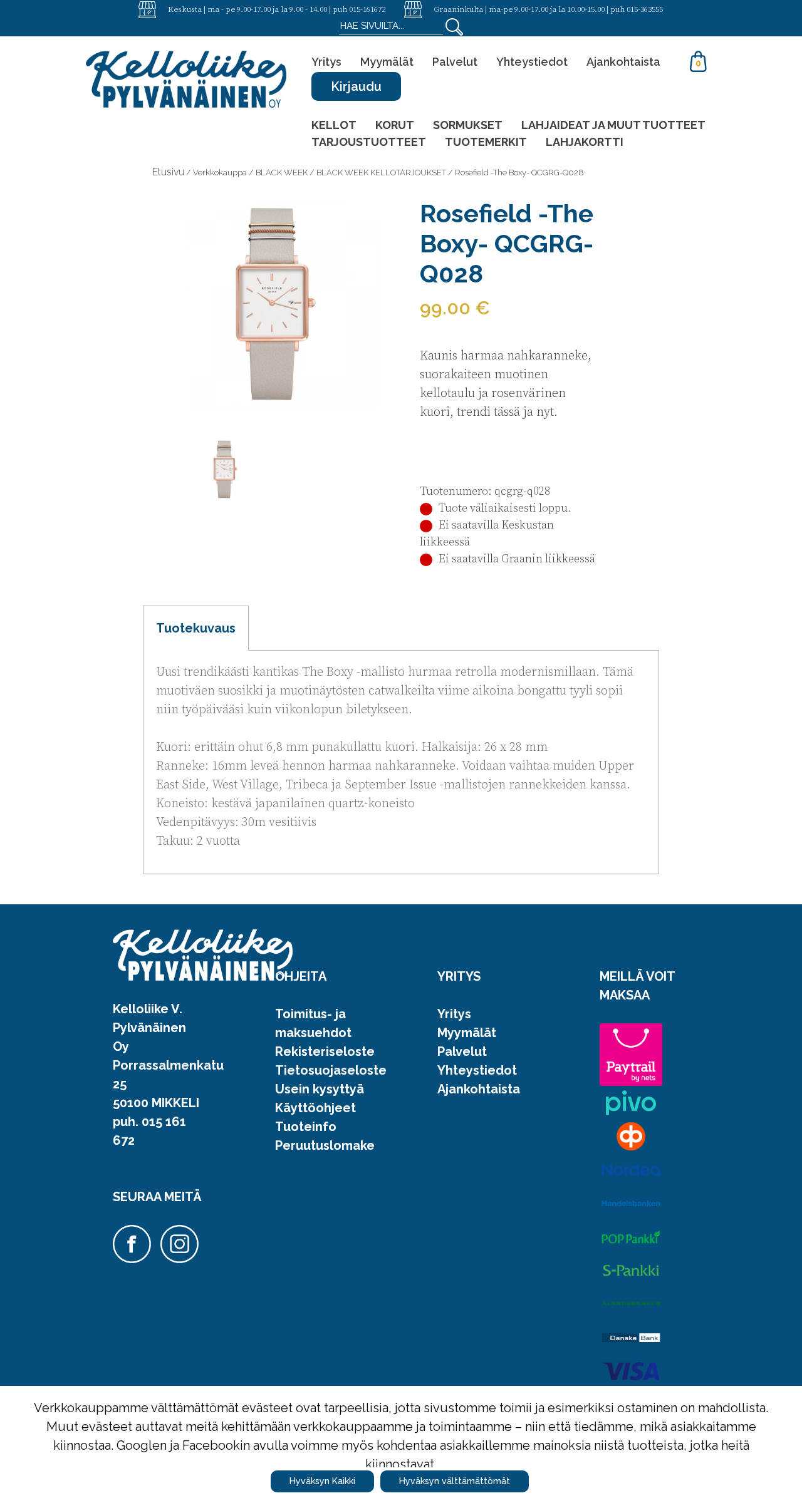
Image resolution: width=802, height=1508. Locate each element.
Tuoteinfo (305, 1126)
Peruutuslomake (325, 1145)
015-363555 (645, 9)
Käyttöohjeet (315, 1107)
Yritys (326, 61)
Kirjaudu (356, 86)
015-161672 (367, 9)
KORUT (394, 125)
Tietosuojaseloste (331, 1070)
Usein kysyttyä (319, 1089)
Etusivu (168, 172)
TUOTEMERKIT (486, 141)
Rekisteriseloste (325, 1051)
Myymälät (387, 61)
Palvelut (454, 61)
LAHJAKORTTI (584, 141)
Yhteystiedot (532, 61)
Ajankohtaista (623, 61)
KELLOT (334, 125)
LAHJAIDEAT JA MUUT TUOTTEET (613, 125)
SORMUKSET (468, 125)
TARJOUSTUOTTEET (368, 141)
